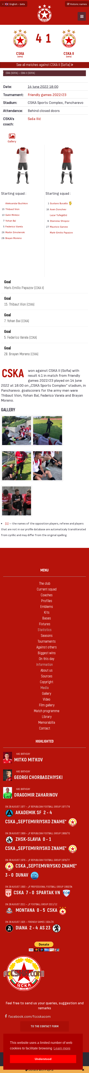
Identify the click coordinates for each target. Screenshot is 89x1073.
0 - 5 (41, 910)
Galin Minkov (12, 214)
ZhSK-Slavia (28, 839)
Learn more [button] (62, 1048)
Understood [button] (43, 1059)
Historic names (78, 3)
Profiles (46, 601)
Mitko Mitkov (28, 760)
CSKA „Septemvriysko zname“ (35, 822)
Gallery (12, 141)
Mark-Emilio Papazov (61, 232)
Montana (25, 910)
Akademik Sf (28, 813)
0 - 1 (47, 839)
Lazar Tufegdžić (58, 215)
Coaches (47, 595)
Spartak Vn (48, 893)
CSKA (19, 893)
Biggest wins (47, 653)
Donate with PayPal (40, 1069)
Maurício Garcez (59, 226)
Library (47, 716)
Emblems (46, 606)
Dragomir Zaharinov (36, 795)
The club (44, 583)
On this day (46, 659)
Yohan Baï (10, 220)
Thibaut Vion (12, 209)
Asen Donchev (58, 209)
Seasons (47, 635)
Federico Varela (14, 226)
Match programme (46, 711)
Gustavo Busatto (59, 203)
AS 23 (45, 928)
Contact (44, 728)
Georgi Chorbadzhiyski (38, 777)
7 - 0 (30, 893)
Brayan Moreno (13, 237)
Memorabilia (46, 722)
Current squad (47, 589)
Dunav (22, 875)
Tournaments (46, 641)
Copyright (46, 682)
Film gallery (46, 705)
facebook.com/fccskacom (29, 1016)
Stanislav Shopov (59, 220)
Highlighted (45, 741)
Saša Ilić (34, 118)
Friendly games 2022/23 (47, 94)
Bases (46, 618)
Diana (21, 928)
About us (47, 670)
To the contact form (45, 1026)
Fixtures (44, 624)
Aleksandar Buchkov (16, 203)
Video (46, 699)
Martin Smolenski (15, 232)
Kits (46, 612)
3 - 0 (9, 875)
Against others (46, 647)
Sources (46, 676)
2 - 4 (47, 813)
